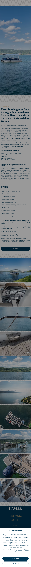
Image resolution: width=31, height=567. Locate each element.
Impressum (19, 550)
